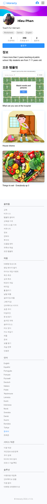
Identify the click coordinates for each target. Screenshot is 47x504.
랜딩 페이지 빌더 (10, 268)
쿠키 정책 (7, 455)
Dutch (6, 401)
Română (7, 424)
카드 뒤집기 (8, 332)
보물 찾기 (7, 343)
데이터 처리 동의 (10, 459)
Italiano (7, 386)
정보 (5, 232)
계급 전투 (7, 347)
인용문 (6, 351)
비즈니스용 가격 (10, 225)
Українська (8, 394)
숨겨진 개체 (8, 321)
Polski (6, 390)
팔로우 (24, 45)
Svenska (7, 412)
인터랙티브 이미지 (11, 305)
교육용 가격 (8, 221)
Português (8, 371)
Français (7, 375)
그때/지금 (8, 302)
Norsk (6, 409)
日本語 (6, 435)
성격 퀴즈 (7, 279)
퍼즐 (5, 336)
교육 (5, 210)
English (6, 363)
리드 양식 (7, 328)
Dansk (6, 416)
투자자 (6, 240)
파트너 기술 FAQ (10, 463)
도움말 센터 (8, 244)
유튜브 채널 (8, 248)
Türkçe (6, 428)
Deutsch (7, 382)
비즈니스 (7, 214)
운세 (5, 339)
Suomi (6, 420)
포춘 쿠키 (7, 309)
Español (7, 367)
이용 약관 (7, 448)
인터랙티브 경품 (10, 479)
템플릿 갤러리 (9, 217)
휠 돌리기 (7, 290)
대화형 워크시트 (10, 264)
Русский (7, 378)
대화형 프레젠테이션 (12, 487)
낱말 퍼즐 (7, 294)
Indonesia (7, 405)
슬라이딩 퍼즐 (9, 298)
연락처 (6, 236)
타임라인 (7, 313)
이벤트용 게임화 (10, 475)
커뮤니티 (7, 229)
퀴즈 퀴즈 (7, 275)
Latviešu (7, 397)
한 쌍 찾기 (8, 317)
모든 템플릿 (8, 251)
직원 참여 (7, 483)
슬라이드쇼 (8, 324)
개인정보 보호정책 (11, 451)
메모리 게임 (8, 283)
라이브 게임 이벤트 (11, 271)
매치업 (6, 287)
